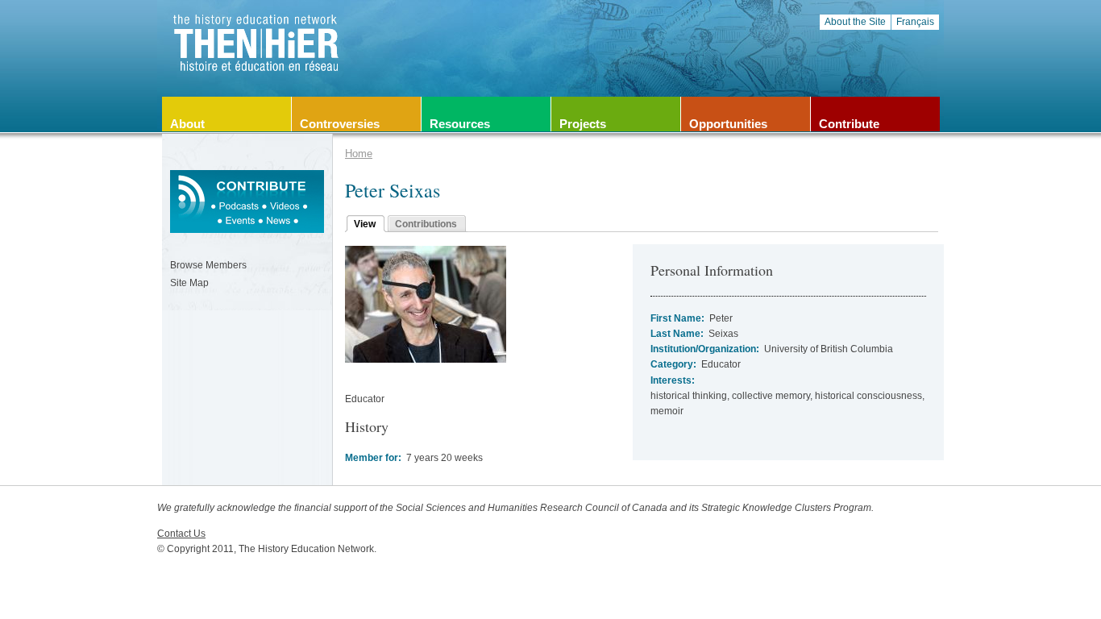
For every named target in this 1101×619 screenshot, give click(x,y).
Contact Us (181, 533)
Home (358, 153)
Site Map (189, 283)
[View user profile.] (425, 359)
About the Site (855, 21)
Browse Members (208, 265)
